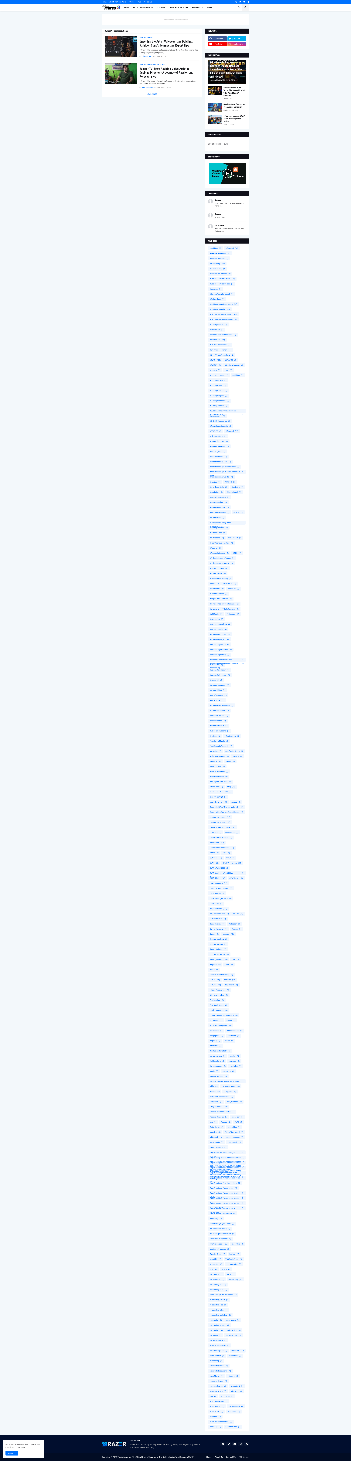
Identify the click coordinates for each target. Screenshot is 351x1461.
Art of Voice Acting (234, 751)
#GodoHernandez (218, 457)
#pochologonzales (219, 568)
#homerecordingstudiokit (221, 477)
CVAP (214, 863)
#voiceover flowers (219, 716)
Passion (215, 1091)
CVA (226, 853)
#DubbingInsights (218, 396)
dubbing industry (218, 949)
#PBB (237, 553)
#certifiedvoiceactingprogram (223, 304)
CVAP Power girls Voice (221, 898)
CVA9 (230, 858)
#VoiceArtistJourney (219, 685)
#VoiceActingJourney (220, 634)
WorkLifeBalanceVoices (221, 1422)
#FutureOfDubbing (219, 441)
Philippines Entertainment (221, 1097)
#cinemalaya (216, 330)
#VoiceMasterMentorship (221, 705)
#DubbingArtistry (218, 380)
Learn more (20, 1447)
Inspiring (215, 1041)
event (229, 964)
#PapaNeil (215, 548)
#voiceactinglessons (220, 644)
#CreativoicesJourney (220, 350)
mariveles (235, 1066)
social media (216, 1142)
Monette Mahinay (218, 1076)
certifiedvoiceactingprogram (222, 827)
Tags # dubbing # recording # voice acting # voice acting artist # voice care (227, 1173)
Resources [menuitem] (197, 7)
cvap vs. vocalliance (219, 914)
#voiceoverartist (218, 721)
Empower (215, 964)
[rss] (248, 2)
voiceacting (216, 1361)
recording (215, 1132)
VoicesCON (237, 1386)
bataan (230, 761)
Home (104, 2)
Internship (215, 1046)
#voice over (233, 614)
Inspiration (233, 1036)
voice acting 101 (218, 1284)
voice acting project (219, 1300)
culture (214, 853)
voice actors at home (220, 1325)
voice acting (235, 1279)
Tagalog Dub (234, 1142)
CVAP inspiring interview (221, 888)
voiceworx (236, 1391)
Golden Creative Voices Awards (224, 1015)
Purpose (226, 1122)
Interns (228, 1041)
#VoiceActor (216, 665)
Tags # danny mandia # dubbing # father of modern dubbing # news (226, 1168)
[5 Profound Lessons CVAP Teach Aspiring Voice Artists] (215, 119)
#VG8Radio (216, 614)
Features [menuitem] (161, 7)
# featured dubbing (219, 258)
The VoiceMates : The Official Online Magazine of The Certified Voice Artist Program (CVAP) (156, 1457)
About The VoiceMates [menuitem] (143, 7)
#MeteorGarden (218, 533)
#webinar (215, 736)
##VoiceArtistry (217, 269)
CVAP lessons (217, 893)
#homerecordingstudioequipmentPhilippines (226, 472)
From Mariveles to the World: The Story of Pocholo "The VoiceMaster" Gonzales (234, 91)
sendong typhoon (234, 1137)
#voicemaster (217, 700)
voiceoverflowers (218, 1386)
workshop (215, 1427)
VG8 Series (216, 1264)
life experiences (218, 1066)
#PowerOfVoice (218, 573)
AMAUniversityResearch (221, 746)
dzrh (235, 959)
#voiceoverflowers (219, 726)
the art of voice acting (220, 1229)
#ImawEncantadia (218, 487)
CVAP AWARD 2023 (219, 868)
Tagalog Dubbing (218, 1147)
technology (216, 1218)
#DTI (228, 370)
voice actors (232, 1320)
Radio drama (216, 1127)
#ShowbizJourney (218, 594)
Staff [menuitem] (209, 7)
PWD (239, 1122)
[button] (239, 7)
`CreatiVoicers (232, 736)
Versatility (215, 1259)
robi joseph (216, 1137)
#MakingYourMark (219, 528)
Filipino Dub (231, 985)
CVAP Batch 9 (217, 878)
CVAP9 (238, 914)
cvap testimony (218, 909)
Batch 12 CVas (217, 766)
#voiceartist (216, 680)
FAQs (139, 2)
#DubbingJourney (218, 406)
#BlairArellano (217, 299)
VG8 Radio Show (233, 1259)
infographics (216, 1036)
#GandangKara (217, 451)
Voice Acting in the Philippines (223, 1295)
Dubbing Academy (218, 939)
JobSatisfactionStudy (220, 1051)
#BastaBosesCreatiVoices (222, 279)
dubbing (228, 934)
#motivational (217, 538)
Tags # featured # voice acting (223, 1188)
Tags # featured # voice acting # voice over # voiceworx (227, 1203)
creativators (231, 832)
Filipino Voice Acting (219, 990)
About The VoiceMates (117, 2)
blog (231, 787)
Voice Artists (234, 1330)
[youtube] (244, 2)
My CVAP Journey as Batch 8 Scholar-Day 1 (226, 1081)
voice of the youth (218, 1351)
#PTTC (214, 584)
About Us (219, 1457)
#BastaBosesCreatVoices (221, 284)
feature (215, 980)
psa (213, 1122)
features (215, 985)
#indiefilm (237, 487)
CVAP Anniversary (232, 863)
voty (213, 1396)
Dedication (234, 924)
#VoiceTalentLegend (219, 731)
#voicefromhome (218, 695)
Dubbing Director (218, 944)
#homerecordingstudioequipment (224, 467)
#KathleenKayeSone (219, 512)
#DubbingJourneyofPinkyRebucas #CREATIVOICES (227, 411)
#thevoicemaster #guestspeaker (224, 604)
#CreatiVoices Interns (220, 345)
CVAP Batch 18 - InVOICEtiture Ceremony (226, 873)
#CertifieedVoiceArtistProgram (223, 319)
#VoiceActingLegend (220, 639)
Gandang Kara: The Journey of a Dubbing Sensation (234, 105)
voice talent (235, 1356)
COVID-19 (215, 832)
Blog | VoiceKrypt (218, 797)
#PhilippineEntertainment (221, 563)
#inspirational (234, 492)
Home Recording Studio (221, 1025)
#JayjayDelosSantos (219, 497)
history (231, 1020)
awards (237, 756)
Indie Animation (234, 1031)
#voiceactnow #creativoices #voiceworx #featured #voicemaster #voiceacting (227, 660)
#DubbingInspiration (219, 401)
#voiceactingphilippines (221, 650)
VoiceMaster (216, 1376)
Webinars (215, 1417)
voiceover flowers (218, 1381)
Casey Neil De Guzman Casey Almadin (226, 812)
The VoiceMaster (219, 1244)
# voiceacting (217, 263)
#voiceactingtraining (219, 655)
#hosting (215, 482)
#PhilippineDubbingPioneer (222, 558)
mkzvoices (228, 1071)
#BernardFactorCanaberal (221, 294)
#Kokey (238, 512)
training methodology (220, 1249)
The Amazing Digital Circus (222, 1224)
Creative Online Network (221, 837)
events (214, 970)
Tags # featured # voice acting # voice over (226, 1198)
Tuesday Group (217, 1254)
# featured (232, 248)
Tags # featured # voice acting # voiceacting (226, 1208)
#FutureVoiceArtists (219, 446)
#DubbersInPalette (219, 375)
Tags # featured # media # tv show (225, 1183)
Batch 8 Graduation (219, 771)
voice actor (216, 1320)
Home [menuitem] (126, 7)
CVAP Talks (216, 904)
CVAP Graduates (218, 883)
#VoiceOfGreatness (219, 710)
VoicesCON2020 (218, 1391)
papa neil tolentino (231, 1086)
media (214, 1071)
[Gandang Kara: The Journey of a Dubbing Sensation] (215, 107)
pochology (237, 1117)
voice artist (216, 1330)
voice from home (218, 1340)
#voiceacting (216, 619)
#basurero (215, 289)
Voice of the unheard (219, 1345)
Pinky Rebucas (234, 1102)
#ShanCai (233, 589)
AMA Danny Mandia (219, 741)
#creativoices (217, 340)
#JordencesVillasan (219, 507)
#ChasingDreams (218, 324)
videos (226, 1269)
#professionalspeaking (220, 578)
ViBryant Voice (233, 1264)
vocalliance (216, 1274)
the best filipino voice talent (222, 1234)
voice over (237, 1351)
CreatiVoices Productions (222, 848)
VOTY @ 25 (227, 1396)
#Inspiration (216, 492)
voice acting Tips (218, 1305)
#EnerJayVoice (217, 416)
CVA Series (216, 858)
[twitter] (240, 2)
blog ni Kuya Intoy (218, 802)
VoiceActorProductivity (220, 1371)
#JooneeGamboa (218, 502)
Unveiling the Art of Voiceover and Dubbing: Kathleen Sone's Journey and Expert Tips (166, 43)
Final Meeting (217, 1000)
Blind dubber (216, 787)
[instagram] (240, 1444)
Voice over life (217, 1356)
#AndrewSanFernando (220, 274)
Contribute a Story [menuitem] (179, 7)
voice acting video (218, 1310)
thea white (238, 1244)
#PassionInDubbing (219, 553)
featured (229, 980)
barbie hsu (215, 761)
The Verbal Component (220, 1239)
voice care (215, 1335)
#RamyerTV (229, 584)
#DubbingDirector (218, 390)
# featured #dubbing (220, 253)
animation (215, 751)
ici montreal (216, 1031)
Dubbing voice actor (219, 954)
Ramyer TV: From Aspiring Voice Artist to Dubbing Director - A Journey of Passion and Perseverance (166, 72)
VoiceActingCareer (219, 1366)
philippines (230, 1091)
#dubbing (237, 375)
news (214, 1086)
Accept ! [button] (11, 1453)
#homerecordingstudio (220, 462)
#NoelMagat (234, 538)
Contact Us (148, 2)
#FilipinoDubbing (218, 436)
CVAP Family (236, 878)
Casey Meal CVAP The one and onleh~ (226, 807)
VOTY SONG (216, 1411)
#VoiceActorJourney (219, 670)
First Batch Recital (218, 1005)
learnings (234, 1061)
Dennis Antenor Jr (218, 929)
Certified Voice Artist (220, 817)
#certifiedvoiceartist (220, 309)
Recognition (233, 1127)
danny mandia (217, 924)
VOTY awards (217, 1406)
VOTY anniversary (218, 1401)
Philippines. (216, 1102)
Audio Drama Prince (219, 756)
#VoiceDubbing (217, 690)
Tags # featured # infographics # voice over (226, 1178)
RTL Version (244, 1457)
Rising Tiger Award (234, 1132)
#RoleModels (217, 589)
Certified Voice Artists (220, 822)
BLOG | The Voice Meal (220, 792)
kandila (234, 1056)
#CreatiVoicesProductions (222, 355)
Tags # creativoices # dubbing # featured (226, 1152)
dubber (214, 934)
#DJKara (215, 370)
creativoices (217, 843)
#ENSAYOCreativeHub (220, 421)
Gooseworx (216, 1020)
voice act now (217, 1279)
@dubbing (215, 248)
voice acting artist (218, 1290)
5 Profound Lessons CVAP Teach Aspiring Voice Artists (234, 119)
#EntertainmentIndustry (221, 426)
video (213, 1269)
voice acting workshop (220, 1315)
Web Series (233, 1411)
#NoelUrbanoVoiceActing (221, 543)
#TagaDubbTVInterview (221, 599)
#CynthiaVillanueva (234, 365)
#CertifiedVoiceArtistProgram (223, 314)
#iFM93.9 (230, 482)
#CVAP (215, 360)
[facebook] (236, 2)
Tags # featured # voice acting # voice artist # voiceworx (227, 1193)
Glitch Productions (219, 1010)
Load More (152, 94)
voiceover (233, 1376)
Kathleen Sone (217, 1061)
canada (236, 802)
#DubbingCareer (218, 385)
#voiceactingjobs (218, 629)
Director (236, 929)
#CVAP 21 (231, 360)
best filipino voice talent (221, 782)
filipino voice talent (219, 995)
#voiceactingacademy (220, 624)
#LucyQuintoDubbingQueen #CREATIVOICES (226, 523)
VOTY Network (236, 1406)
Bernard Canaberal (219, 777)
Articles (131, 2)
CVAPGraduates (218, 919)
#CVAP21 (215, 365)
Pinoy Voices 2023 (219, 1107)
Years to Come (232, 1427)
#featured (232, 431)
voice (230, 1274)
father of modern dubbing (221, 975)
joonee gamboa (217, 1056)
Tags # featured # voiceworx (222, 1213)
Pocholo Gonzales (218, 1117)
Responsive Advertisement (175, 19)
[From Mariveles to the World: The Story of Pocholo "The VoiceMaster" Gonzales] (215, 90)
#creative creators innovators (223, 335)
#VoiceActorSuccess (220, 675)
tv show (234, 1254)
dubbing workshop (219, 959)
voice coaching (233, 1335)
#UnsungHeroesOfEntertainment (224, 609)
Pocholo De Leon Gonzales (222, 1112)
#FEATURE (216, 431)
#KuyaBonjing (217, 517)
